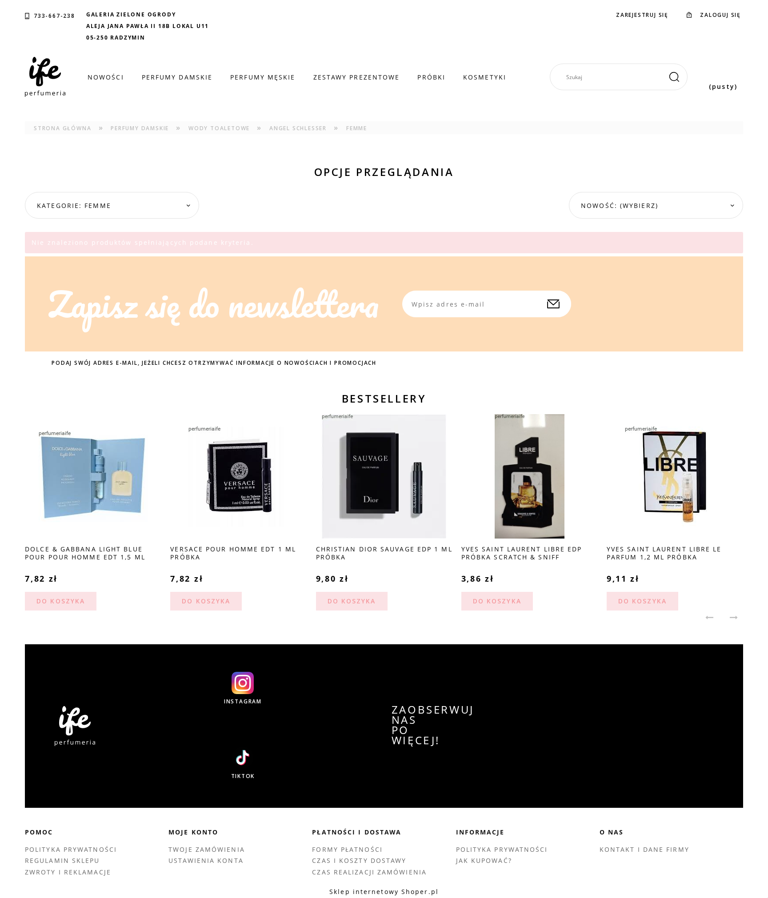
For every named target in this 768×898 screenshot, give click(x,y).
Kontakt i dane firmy (644, 849)
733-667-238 (54, 16)
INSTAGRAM (243, 701)
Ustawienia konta (206, 860)
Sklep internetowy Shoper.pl (384, 891)
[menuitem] (106, 77)
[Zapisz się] (553, 304)
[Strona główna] (45, 77)
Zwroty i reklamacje (68, 872)
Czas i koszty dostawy (359, 860)
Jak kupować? (484, 860)
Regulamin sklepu (62, 860)
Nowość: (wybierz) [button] (619, 205)
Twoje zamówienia (206, 849)
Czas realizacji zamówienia (369, 872)
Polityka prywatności (71, 849)
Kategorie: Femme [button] (74, 205)
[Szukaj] (674, 77)
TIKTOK (243, 776)
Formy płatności (347, 849)
